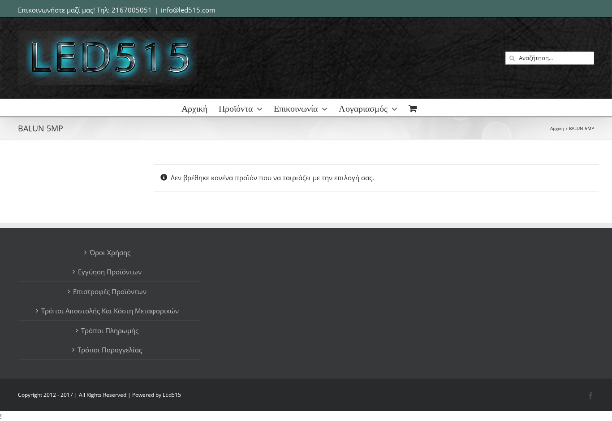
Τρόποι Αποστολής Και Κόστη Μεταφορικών (110, 310)
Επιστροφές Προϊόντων (110, 291)
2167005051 (132, 9)
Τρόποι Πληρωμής (109, 330)
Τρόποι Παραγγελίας (110, 349)
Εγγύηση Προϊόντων (110, 271)
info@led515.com (188, 9)
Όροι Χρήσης (110, 252)
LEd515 (172, 395)
